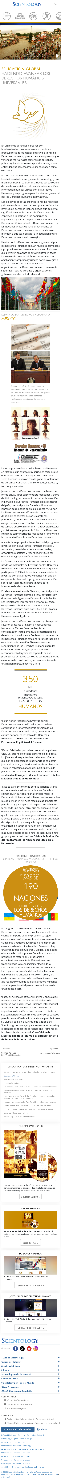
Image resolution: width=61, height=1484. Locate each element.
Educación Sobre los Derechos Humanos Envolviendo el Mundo (28, 1109)
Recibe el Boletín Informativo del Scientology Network (30, 1419)
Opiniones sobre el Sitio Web (20, 1404)
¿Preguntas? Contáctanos (18, 1400)
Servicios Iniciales (10, 1366)
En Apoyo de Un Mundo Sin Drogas (15, 1456)
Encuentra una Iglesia (16, 1408)
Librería (5, 1370)
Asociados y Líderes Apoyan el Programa (19, 1116)
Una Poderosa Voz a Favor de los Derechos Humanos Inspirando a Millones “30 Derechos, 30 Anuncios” (29, 1097)
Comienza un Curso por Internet (14, 1442)
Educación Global (11, 1075)
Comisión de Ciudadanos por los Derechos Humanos (22, 1467)
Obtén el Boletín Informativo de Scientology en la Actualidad (33, 1423)
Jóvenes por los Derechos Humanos (15, 1463)
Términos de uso (51, 1474)
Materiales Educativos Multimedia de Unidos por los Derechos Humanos (28, 1091)
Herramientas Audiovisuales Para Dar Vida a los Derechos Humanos (30, 1102)
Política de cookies (35, 1474)
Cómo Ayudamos (10, 1386)
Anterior (6, 1048)
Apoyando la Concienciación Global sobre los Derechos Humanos (29, 1072)
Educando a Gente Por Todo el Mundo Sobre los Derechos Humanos (30, 1086)
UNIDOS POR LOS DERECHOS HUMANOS (11, 1054)
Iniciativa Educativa (11, 1083)
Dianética (21, 1435)
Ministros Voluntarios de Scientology (16, 1446)
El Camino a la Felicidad (10, 1453)
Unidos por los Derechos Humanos (15, 1460)
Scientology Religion (9, 1438)
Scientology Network (35, 1435)
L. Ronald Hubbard (8, 1435)
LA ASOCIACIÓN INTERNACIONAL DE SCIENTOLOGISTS (22, 1449)
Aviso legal (5, 1477)
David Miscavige (26, 1438)
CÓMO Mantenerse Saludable (16, 1391)
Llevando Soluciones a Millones (16, 1112)
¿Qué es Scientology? (12, 1357)
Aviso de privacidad (19, 1474)
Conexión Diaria (9, 1378)
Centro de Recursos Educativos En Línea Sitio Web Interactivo (28, 1105)
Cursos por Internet (11, 1361)
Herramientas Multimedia (49, 1053)
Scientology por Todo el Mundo (17, 1382)
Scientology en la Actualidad (16, 1374)
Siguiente (54, 1048)
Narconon (26, 1453)
